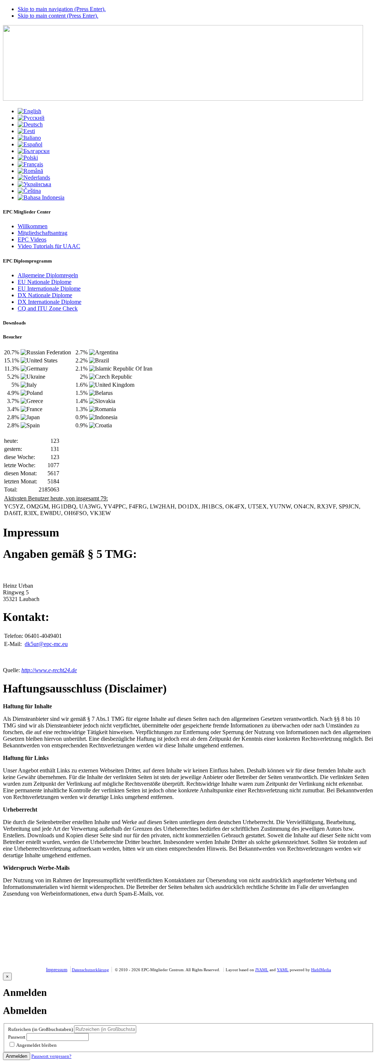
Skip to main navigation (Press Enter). (62, 9)
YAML (283, 970)
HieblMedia (321, 970)
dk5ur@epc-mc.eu (46, 644)
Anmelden (16, 1056)
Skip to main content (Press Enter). (58, 16)
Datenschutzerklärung (90, 970)
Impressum (56, 969)
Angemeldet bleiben (36, 1045)
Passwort (16, 1037)
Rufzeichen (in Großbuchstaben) (40, 1029)
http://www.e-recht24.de (49, 670)
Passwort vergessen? (51, 1056)
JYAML (261, 970)
